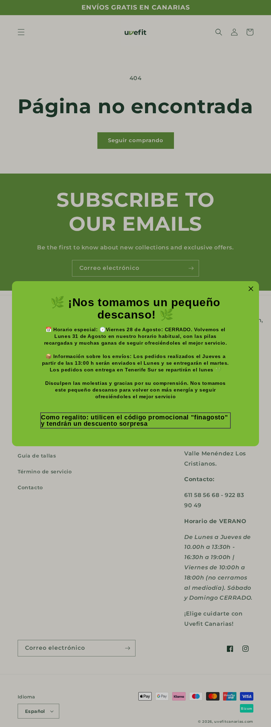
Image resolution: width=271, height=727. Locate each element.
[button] (135, 420)
